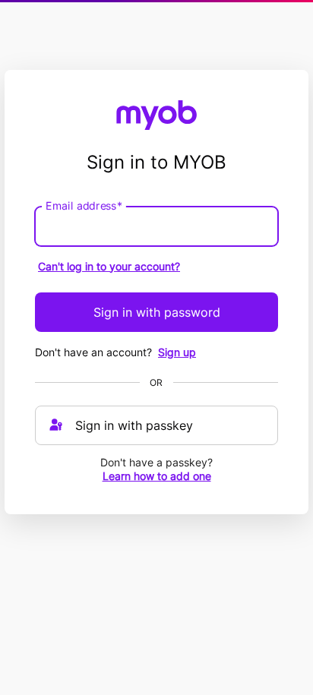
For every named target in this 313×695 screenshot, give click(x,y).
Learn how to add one (157, 475)
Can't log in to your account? (109, 266)
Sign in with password (156, 312)
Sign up (177, 352)
